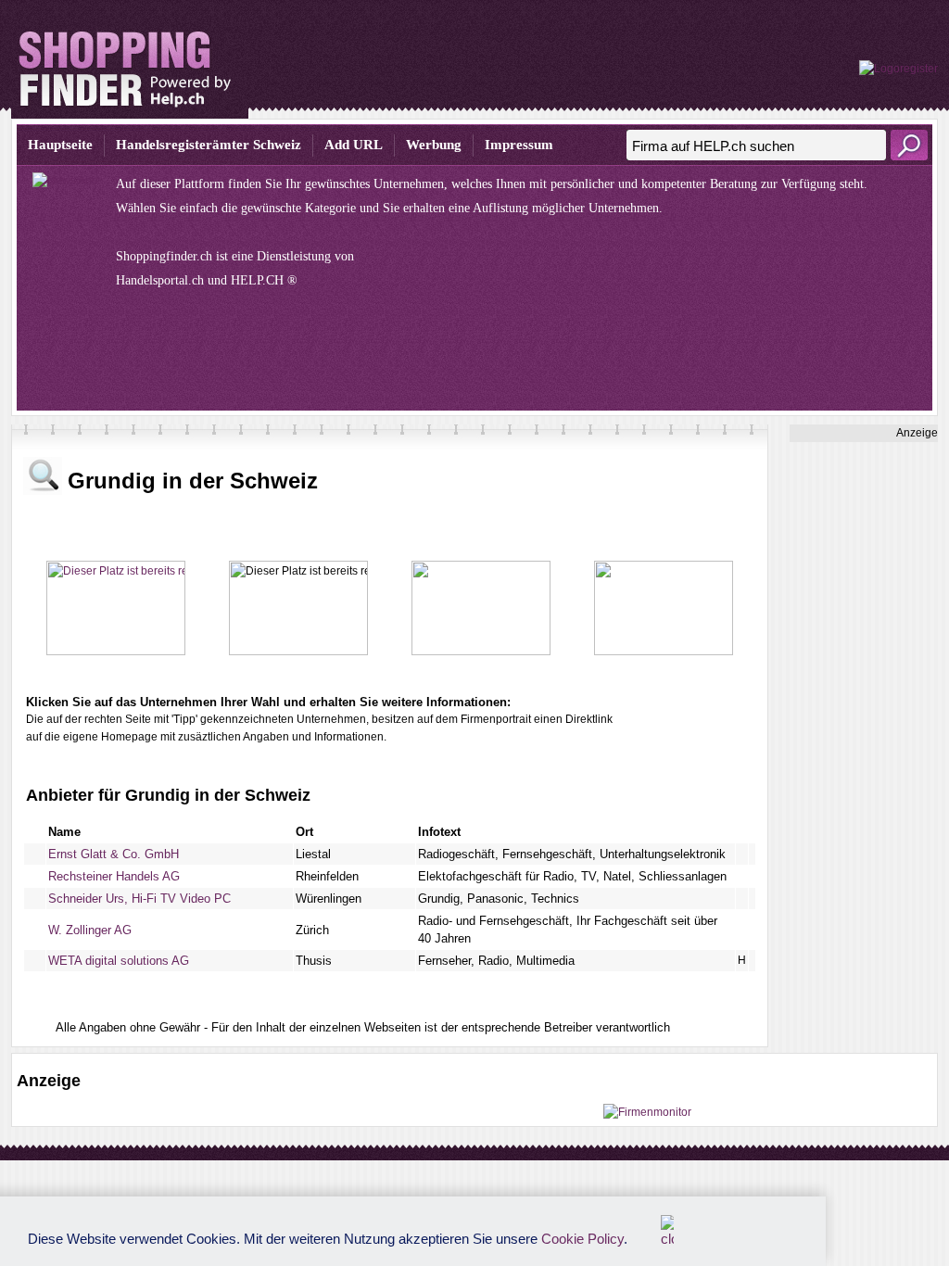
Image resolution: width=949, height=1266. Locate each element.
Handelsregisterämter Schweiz (208, 144)
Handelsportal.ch (160, 280)
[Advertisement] (864, 720)
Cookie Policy (582, 1239)
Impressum (519, 144)
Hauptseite (60, 144)
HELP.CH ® (264, 280)
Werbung (434, 144)
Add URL (353, 144)
